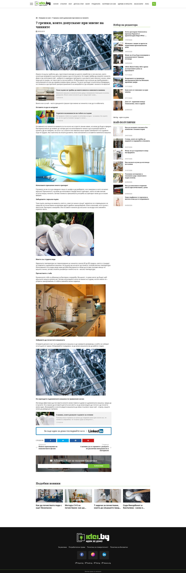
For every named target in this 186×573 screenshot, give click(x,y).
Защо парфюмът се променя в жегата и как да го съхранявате (137, 198)
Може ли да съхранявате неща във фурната (136, 152)
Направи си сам (109, 4)
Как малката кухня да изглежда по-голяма (137, 163)
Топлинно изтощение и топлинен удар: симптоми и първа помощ (135, 176)
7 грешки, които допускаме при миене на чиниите (70, 18)
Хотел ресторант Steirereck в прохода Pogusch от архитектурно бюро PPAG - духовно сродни (136, 34)
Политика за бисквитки (119, 547)
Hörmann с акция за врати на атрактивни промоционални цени (136, 45)
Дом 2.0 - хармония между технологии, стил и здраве (135, 103)
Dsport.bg (80, 563)
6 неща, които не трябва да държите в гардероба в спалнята (137, 140)
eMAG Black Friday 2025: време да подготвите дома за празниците (136, 69)
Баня (88, 4)
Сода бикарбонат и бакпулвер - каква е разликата (133, 506)
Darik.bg (89, 563)
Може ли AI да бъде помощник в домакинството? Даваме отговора (137, 57)
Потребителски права (77, 547)
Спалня (63, 4)
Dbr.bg (98, 563)
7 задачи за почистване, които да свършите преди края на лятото (107, 506)
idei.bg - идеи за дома (121, 117)
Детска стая (79, 4)
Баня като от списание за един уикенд (136, 91)
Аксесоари (138, 4)
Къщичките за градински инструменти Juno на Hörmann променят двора (137, 80)
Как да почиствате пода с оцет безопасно (49, 506)
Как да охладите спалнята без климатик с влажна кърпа (136, 128)
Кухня (55, 4)
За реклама (62, 547)
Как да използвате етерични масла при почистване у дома (136, 187)
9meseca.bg (107, 563)
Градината (96, 4)
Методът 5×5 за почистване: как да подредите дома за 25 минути (76, 506)
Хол (70, 4)
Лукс (147, 4)
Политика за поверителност (97, 547)
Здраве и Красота (125, 4)
